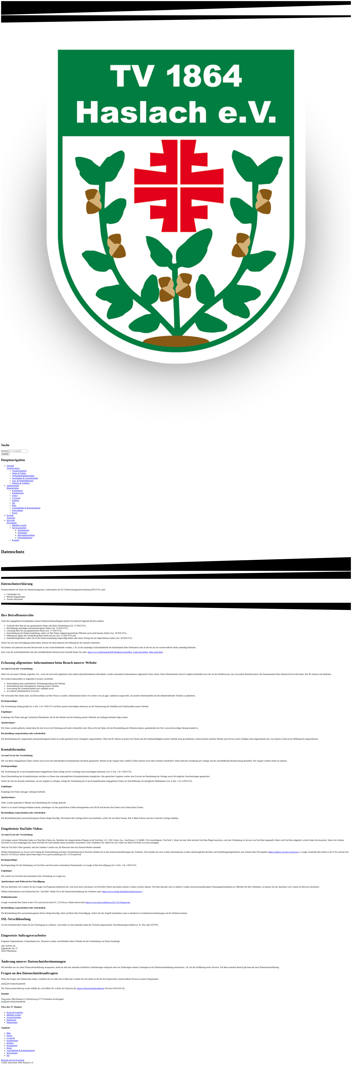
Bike (14, 505)
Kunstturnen (17, 490)
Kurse (14, 513)
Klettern (15, 500)
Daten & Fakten (19, 473)
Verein (13, 467)
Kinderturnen (18, 493)
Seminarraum (23, 530)
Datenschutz (12, 1022)
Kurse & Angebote (15, 1012)
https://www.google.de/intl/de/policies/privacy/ (122, 891)
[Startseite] (176, 439)
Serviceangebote (19, 528)
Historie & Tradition (21, 483)
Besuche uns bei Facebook (12, 1060)
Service (12, 521)
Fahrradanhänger (25, 537)
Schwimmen (17, 510)
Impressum (11, 1020)
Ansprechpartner (19, 471)
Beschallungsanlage (26, 535)
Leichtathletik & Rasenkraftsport (26, 508)
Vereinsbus (22, 533)
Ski (13, 503)
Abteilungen (13, 486)
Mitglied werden (19, 525)
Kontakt (15, 540)
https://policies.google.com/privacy (284, 852)
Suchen (4, 451)
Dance (15, 495)
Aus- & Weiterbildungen (22, 480)
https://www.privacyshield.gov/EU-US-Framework (108, 902)
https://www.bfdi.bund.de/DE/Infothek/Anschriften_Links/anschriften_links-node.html (125, 652)
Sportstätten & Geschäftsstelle (25, 478)
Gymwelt (16, 498)
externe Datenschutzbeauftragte (90, 988)
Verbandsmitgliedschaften (23, 476)
